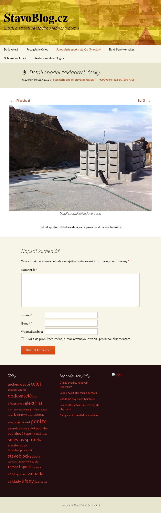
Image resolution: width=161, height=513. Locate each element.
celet (36, 383)
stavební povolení (20, 450)
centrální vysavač (17, 389)
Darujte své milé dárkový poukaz (79, 415)
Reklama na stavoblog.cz (49, 58)
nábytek (31, 415)
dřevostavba (16, 404)
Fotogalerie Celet (37, 49)
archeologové (19, 384)
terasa (13, 466)
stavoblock (18, 456)
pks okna (24, 428)
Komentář (29, 270)
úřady (28, 481)
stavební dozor (18, 445)
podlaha (42, 428)
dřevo (34, 397)
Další (145, 100)
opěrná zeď (22, 422)
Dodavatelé (11, 49)
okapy (10, 422)
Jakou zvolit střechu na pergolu (78, 393)
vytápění (21, 474)
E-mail (26, 323)
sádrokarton (13, 462)
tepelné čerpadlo (28, 461)
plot (32, 428)
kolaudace (42, 409)
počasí (37, 433)
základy (14, 481)
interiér (17, 409)
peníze (39, 421)
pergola (13, 428)
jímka (34, 409)
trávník (36, 467)
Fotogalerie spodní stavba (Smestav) (78, 49)
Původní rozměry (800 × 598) (118, 79)
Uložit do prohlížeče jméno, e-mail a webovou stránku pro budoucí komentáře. (78, 339)
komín (11, 415)
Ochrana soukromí (15, 58)
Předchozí (19, 100)
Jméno (27, 315)
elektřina (34, 403)
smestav (16, 439)
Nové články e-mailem (122, 49)
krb (16, 414)
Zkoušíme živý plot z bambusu (77, 399)
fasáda (11, 409)
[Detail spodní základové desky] (80, 157)
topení (25, 466)
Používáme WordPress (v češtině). (80, 505)
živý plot (43, 482)
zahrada (35, 473)
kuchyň (23, 415)
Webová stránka (32, 332)
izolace (25, 409)
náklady (39, 415)
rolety (44, 434)
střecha (35, 456)
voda (11, 474)
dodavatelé (20, 395)
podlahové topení (20, 433)
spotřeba (34, 439)
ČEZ (36, 481)
